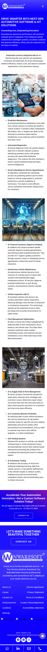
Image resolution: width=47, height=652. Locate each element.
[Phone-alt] (40, 648)
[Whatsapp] (7, 648)
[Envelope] (28, 648)
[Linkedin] (23, 639)
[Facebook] (18, 639)
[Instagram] (28, 639)
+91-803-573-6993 (30, 509)
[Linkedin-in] (18, 648)
